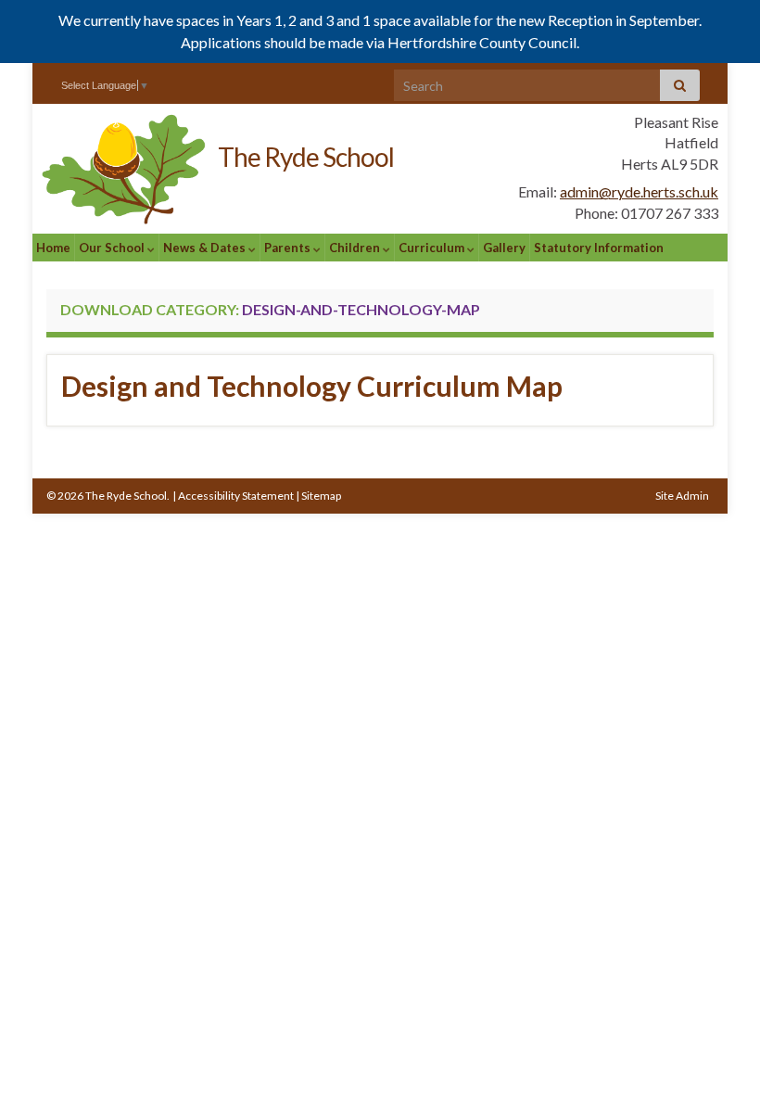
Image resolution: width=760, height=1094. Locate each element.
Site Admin (682, 495)
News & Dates (205, 247)
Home (53, 247)
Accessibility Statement (236, 495)
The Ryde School (306, 156)
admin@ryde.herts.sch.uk (639, 191)
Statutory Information (599, 247)
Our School (113, 247)
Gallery (504, 247)
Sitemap (321, 495)
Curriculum (433, 247)
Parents (288, 247)
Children (356, 247)
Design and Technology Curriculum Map (312, 385)
